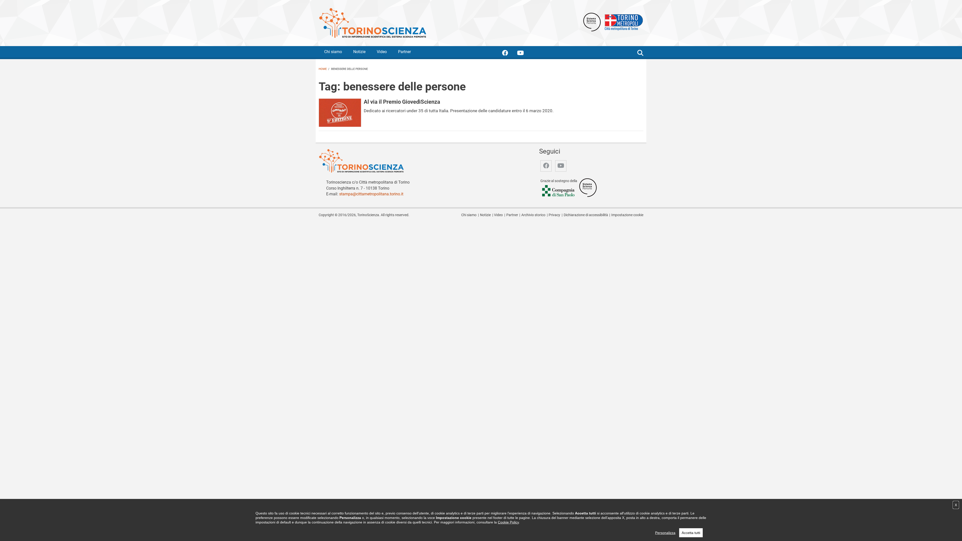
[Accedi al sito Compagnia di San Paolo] (558, 191)
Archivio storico (533, 215)
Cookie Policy (508, 522)
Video (382, 51)
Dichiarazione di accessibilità (586, 215)
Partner (404, 51)
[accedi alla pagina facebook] (509, 53)
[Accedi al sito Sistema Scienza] (588, 187)
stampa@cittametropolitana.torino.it (371, 194)
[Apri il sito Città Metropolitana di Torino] (622, 21)
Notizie (359, 51)
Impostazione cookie (627, 215)
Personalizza (665, 533)
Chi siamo (333, 51)
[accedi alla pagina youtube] (524, 53)
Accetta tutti (691, 533)
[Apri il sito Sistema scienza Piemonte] (592, 21)
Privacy (554, 215)
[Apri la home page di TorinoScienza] (372, 22)
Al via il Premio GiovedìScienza (402, 101)
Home (323, 69)
